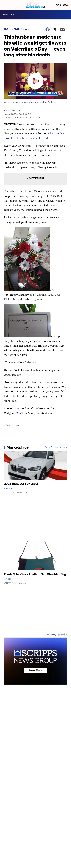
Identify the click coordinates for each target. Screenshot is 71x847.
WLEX (20, 413)
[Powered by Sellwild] (62, 634)
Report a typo (12, 425)
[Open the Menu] (5, 5)
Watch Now (61, 5)
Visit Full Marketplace (56, 447)
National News (17, 29)
